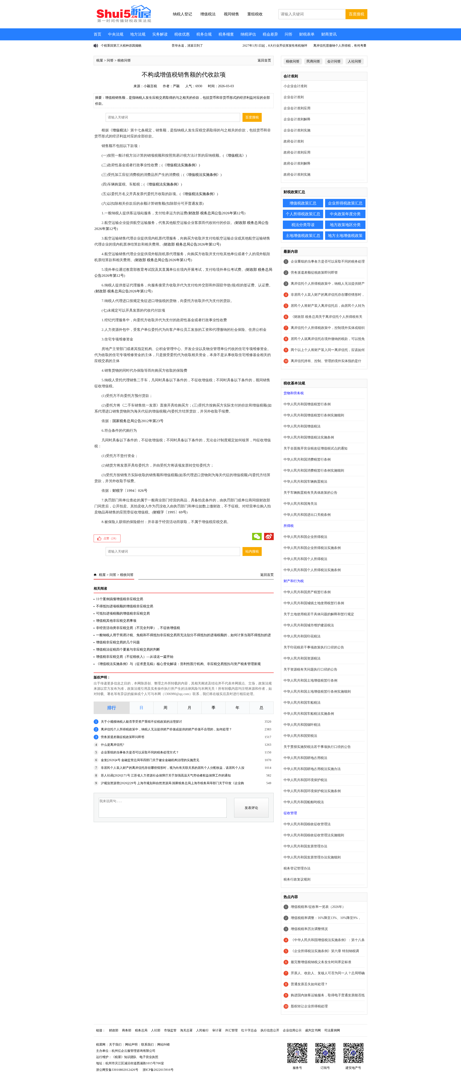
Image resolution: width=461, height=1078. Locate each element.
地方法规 (138, 34)
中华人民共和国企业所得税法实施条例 (312, 548)
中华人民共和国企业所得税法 (305, 537)
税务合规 (204, 34)
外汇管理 (231, 1030)
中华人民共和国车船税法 (302, 702)
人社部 (155, 1030)
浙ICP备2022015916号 (158, 1070)
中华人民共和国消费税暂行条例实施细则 (314, 470)
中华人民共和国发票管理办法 (305, 846)
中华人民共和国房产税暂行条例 (307, 592)
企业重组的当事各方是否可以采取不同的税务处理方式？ (140, 752)
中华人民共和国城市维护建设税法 (309, 625)
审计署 (217, 1030)
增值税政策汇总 (303, 203)
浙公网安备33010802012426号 (117, 1070)
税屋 (99, 60)
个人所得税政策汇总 (303, 214)
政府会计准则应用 (297, 152)
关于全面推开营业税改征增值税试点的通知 (315, 448)
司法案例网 (332, 1030)
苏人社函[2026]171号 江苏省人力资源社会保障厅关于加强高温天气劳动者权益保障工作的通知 (166, 775)
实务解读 (160, 34)
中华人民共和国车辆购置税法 (305, 481)
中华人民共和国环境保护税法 (305, 780)
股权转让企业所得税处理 (309, 1006)
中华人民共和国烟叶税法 (302, 725)
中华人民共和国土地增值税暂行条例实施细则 (317, 691)
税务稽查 (226, 34)
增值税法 (119, 130)
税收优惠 (182, 34)
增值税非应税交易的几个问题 (118, 642)
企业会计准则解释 (297, 119)
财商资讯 (329, 34)
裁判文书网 (313, 1030)
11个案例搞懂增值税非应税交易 (119, 599)
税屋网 (100, 1044)
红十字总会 (249, 1030)
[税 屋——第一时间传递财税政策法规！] (123, 21)
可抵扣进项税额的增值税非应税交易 (123, 613)
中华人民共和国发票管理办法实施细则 (312, 857)
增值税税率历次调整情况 (309, 929)
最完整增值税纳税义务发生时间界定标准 (321, 962)
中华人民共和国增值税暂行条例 (307, 404)
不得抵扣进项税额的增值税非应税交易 (124, 606)
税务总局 (141, 1030)
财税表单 (307, 34)
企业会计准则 (294, 97)
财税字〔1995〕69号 (169, 512)
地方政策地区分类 (345, 225)
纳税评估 (248, 34)
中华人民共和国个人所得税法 (305, 559)
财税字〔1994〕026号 (129, 491)
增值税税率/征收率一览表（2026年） (318, 907)
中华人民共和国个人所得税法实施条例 (312, 570)
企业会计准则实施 (297, 130)
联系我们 (147, 1044)
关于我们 (115, 1044)
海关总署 (186, 1030)
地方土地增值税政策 (345, 236)
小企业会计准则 (295, 86)
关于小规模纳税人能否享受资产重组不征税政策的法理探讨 (141, 721)
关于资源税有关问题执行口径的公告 (310, 669)
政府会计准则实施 (297, 174)
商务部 (126, 1030)
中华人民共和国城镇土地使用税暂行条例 (314, 603)
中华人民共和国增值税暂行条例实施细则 (314, 415)
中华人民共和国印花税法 (302, 636)
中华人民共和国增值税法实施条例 (309, 437)
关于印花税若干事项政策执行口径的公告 (314, 647)
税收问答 (124, 60)
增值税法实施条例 (180, 165)
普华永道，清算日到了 (187, 45)
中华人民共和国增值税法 (302, 426)
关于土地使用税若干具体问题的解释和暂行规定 (319, 614)
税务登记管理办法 (297, 868)
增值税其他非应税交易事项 (116, 620)
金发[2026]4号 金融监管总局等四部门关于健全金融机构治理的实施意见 (150, 760)
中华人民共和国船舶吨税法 (304, 802)
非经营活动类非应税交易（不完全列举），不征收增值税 (138, 628)
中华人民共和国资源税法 (302, 658)
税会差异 (270, 34)
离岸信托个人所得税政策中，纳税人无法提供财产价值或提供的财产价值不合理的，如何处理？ (166, 729)
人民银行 (202, 1030)
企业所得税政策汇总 (345, 203)
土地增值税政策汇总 (303, 236)
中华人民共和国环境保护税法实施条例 (312, 791)
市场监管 (170, 1030)
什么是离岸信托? (112, 744)
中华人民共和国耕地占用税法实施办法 (312, 769)
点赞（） (110, 538)
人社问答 (354, 61)
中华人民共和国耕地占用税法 (305, 758)
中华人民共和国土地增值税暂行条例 (310, 680)
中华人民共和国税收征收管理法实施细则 (314, 835)
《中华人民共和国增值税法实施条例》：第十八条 (328, 940)
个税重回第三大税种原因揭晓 (121, 45)
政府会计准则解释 (297, 163)
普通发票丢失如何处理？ (309, 984)
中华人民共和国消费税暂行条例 (307, 459)
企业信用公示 (292, 1030)
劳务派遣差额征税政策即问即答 (123, 737)
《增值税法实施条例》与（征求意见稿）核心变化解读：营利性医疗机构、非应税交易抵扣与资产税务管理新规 (178, 664)
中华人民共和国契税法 (300, 736)
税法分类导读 (303, 225)
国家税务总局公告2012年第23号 (138, 421)
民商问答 (313, 61)
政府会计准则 (294, 141)
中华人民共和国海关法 (300, 503)
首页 (97, 34)
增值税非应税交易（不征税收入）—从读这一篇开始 (134, 657)
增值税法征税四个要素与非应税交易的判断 (128, 649)
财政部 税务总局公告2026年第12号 (216, 213)
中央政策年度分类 (345, 214)
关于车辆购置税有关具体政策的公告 (310, 492)
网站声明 (131, 1044)
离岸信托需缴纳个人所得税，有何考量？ (341, 45)
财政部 (113, 1030)
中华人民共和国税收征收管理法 (307, 824)
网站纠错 (163, 1044)
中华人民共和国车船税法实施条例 (309, 713)
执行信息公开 (270, 1030)
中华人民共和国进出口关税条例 (307, 515)
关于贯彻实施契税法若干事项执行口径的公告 (317, 747)
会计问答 (334, 61)
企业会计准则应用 (297, 108)
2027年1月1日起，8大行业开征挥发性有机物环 (275, 45)
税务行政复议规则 (297, 879)
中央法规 (115, 34)
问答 (288, 34)
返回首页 (264, 60)
